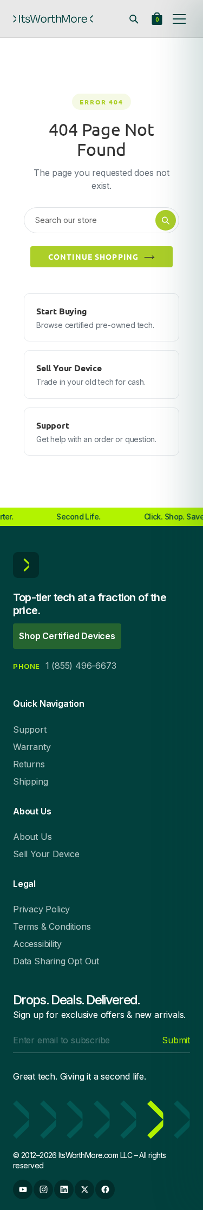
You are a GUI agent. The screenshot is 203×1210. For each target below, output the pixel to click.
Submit (176, 1040)
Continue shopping (93, 256)
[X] (84, 1189)
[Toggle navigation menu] (179, 19)
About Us (32, 836)
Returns (29, 764)
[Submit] (165, 220)
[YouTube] (22, 1189)
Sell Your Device (46, 854)
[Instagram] (43, 1189)
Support (30, 729)
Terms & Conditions (51, 926)
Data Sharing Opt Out (56, 961)
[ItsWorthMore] (53, 19)
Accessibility (37, 943)
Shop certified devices (67, 635)
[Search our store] (133, 19)
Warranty (31, 746)
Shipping (30, 781)
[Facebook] (105, 1189)
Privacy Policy (41, 909)
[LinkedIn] (64, 1189)
